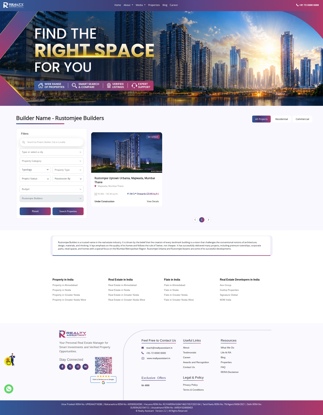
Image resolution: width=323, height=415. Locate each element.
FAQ (223, 367)
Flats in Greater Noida (176, 295)
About (127, 5)
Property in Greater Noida (66, 295)
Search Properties (68, 211)
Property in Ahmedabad (65, 285)
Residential (281, 119)
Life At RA (226, 352)
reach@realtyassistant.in (159, 347)
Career (173, 5)
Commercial (302, 119)
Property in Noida (61, 290)
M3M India (225, 299)
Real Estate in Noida (119, 290)
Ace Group (225, 285)
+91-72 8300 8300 (156, 353)
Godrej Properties (229, 290)
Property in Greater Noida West (69, 299)
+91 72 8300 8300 (309, 5)
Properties (154, 5)
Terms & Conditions (193, 389)
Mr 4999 (145, 385)
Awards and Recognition (196, 362)
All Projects (261, 119)
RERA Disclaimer (230, 372)
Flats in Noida (171, 290)
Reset (35, 211)
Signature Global (229, 295)
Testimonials (189, 352)
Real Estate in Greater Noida (123, 295)
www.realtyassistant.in (158, 358)
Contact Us (189, 367)
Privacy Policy (190, 384)
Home (117, 5)
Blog (165, 5)
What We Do (227, 347)
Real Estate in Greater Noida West (126, 299)
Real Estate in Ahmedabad (122, 285)
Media (139, 5)
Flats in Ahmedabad (174, 285)
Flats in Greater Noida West (179, 299)
